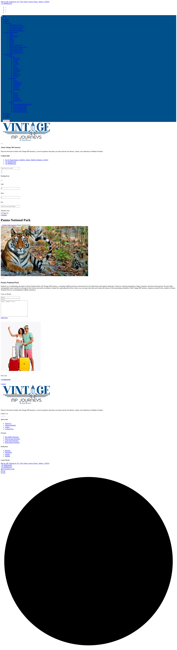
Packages (8, 23)
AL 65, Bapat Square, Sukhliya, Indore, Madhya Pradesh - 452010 (26, 160)
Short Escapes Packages (17, 27)
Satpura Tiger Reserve (16, 53)
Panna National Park (15, 45)
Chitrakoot (16, 86)
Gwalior (11, 41)
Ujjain (11, 34)
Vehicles (7, 113)
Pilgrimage (12, 78)
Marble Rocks (17, 100)
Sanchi (15, 67)
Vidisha (15, 76)
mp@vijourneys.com (7, 469)
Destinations (9, 54)
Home (7, 19)
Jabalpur (16, 97)
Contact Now (9, 429)
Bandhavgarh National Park (18, 47)
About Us (8, 423)
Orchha (11, 43)
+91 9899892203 (6, 3)
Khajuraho (16, 58)
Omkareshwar (13, 36)
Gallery (7, 115)
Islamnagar (16, 71)
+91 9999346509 (5, 379)
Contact (7, 117)
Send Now (4, 318)
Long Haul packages (15, 29)
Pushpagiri (16, 89)
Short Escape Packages (12, 439)
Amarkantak (17, 84)
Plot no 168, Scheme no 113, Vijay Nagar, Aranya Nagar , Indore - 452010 (25, 2)
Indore (11, 38)
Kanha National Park (16, 49)
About (7, 21)
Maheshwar (17, 82)
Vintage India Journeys (9, 225)
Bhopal (11, 40)
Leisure (11, 91)
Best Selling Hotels (11, 32)
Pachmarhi (16, 99)
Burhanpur (16, 75)
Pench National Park (15, 51)
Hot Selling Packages (16, 25)
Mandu (15, 73)
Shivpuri (16, 95)
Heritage (12, 56)
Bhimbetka (16, 69)
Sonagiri (16, 88)
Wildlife (11, 102)
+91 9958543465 (10, 162)
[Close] (1, 180)
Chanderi (16, 64)
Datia (15, 65)
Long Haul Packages (11, 441)
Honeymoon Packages (16, 30)
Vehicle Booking (10, 425)
